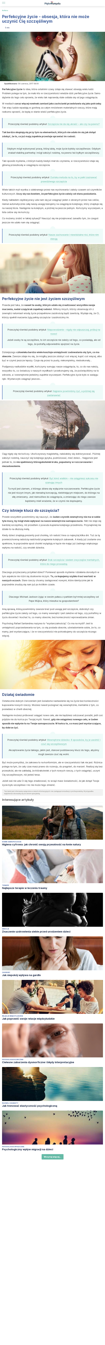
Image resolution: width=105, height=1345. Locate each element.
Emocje (5, 929)
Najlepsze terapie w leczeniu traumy (24, 888)
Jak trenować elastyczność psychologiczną (29, 1105)
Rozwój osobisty (10, 1103)
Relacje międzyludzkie (12, 1016)
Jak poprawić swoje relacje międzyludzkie (28, 1018)
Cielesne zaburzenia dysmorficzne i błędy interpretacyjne (38, 1062)
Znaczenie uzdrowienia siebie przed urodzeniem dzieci (36, 931)
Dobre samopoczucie (11, 842)
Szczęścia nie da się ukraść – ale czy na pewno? (74, 124)
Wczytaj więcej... (52, 1157)
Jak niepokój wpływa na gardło (21, 975)
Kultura (5, 10)
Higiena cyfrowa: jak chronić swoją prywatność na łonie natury (41, 844)
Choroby (6, 972)
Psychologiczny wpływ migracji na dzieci (27, 1149)
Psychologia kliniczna (12, 1059)
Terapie (5, 885)
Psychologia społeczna (13, 1147)
